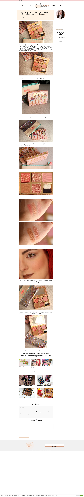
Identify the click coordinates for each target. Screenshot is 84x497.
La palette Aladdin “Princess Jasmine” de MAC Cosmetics (44, 398)
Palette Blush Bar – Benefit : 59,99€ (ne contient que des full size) (38, 353)
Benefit (32, 371)
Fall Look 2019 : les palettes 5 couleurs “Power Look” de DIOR (26, 385)
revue (39, 371)
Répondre (21, 416)
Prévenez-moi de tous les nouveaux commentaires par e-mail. (26, 434)
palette (37, 371)
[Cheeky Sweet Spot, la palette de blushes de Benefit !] (24, 362)
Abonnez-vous (60, 41)
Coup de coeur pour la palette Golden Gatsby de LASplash (27, 398)
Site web (20, 433)
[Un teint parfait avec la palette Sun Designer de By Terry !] (47, 362)
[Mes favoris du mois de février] (36, 362)
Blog (23, 5)
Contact (61, 5)
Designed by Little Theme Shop (47, 450)
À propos (31, 5)
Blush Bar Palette (48, 45)
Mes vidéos (53, 5)
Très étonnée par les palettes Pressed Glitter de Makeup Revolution (44, 385)
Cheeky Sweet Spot (28, 45)
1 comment (26, 10)
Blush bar (35, 371)
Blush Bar (42, 78)
